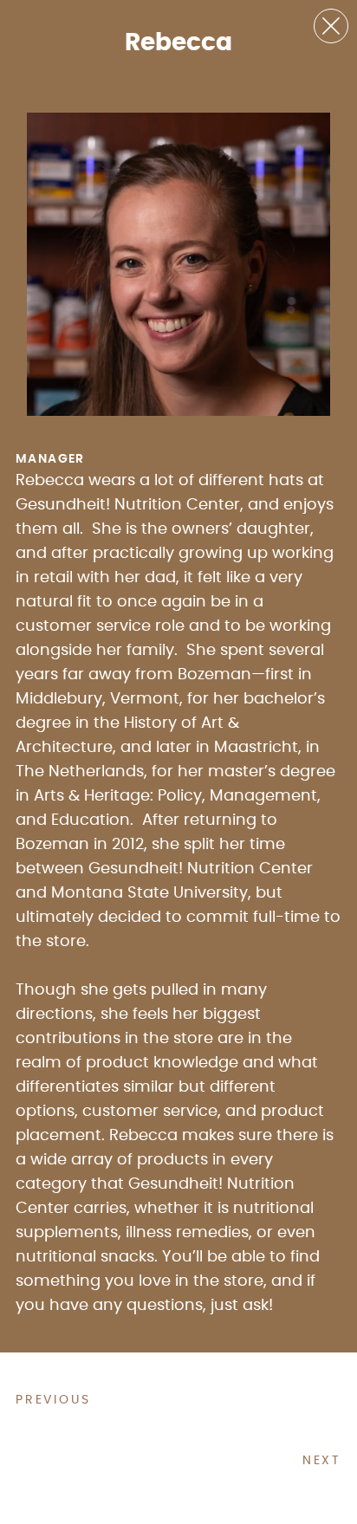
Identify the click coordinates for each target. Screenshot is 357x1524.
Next (321, 1461)
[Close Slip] (331, 26)
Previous (53, 1400)
